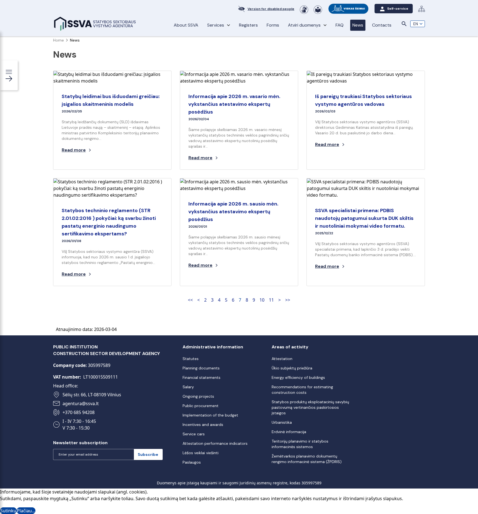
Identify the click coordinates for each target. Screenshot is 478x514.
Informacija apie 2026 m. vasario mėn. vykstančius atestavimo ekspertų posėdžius (234, 104)
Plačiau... (26, 511)
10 (261, 300)
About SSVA (186, 25)
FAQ (340, 25)
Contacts (381, 25)
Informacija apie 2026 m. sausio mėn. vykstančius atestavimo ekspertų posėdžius (233, 212)
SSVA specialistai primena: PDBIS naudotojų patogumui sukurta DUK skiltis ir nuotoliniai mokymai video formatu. (364, 218)
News (357, 25)
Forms (273, 25)
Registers (248, 25)
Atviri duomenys (304, 25)
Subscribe (148, 454)
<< (190, 300)
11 (271, 300)
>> (287, 300)
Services (215, 25)
